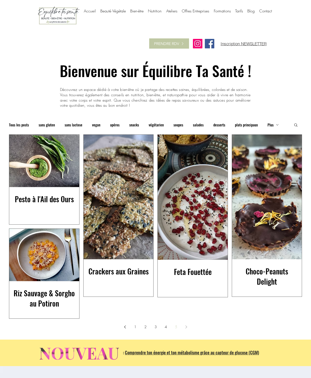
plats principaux (246, 124)
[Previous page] (125, 327)
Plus (271, 124)
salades (198, 124)
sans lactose (73, 124)
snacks (134, 124)
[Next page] (186, 327)
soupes (178, 124)
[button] (296, 125)
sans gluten (47, 124)
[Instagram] (197, 43)
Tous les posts (19, 124)
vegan (96, 124)
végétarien (156, 124)
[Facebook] (209, 43)
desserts (219, 124)
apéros (115, 124)
